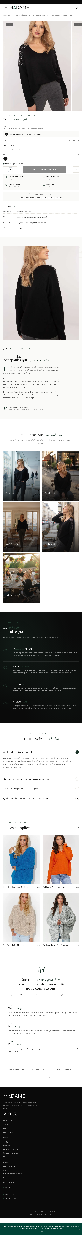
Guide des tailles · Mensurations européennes (17, 150)
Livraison (6, 1146)
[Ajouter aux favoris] (76, 169)
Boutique (6, 1128)
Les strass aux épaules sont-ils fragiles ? (21, 788)
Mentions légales (9, 1166)
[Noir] (5, 159)
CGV (5, 1170)
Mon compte (8, 1132)
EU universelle (9, 145)
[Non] (80, 1229)
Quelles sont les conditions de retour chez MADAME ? (27, 798)
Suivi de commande (10, 1153)
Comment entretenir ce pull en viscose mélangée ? (26, 779)
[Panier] (76, 7)
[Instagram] (5, 1114)
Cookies (6, 1177)
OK (42, 1232)
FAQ (4, 1157)
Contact (6, 1142)
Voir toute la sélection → (70, 828)
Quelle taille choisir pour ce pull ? (18, 752)
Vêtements (25, 15)
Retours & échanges (10, 1149)
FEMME (15, 15)
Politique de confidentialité (12, 1174)
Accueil (6, 15)
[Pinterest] (15, 1114)
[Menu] (5, 7)
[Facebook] (10, 1114)
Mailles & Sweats (40, 15)
